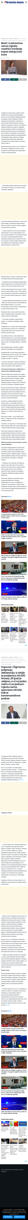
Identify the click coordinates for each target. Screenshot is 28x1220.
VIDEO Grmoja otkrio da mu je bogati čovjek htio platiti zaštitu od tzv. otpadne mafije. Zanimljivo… (13, 536)
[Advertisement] (14, 23)
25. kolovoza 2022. (5, 58)
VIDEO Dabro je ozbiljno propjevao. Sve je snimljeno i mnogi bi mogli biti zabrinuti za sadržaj (14, 557)
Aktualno (4, 511)
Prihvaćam (7, 1217)
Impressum (4, 1171)
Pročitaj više (19, 1217)
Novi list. (21, 780)
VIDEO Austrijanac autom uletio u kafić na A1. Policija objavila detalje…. (14, 598)
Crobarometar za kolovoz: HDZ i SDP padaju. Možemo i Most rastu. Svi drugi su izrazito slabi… (14, 516)
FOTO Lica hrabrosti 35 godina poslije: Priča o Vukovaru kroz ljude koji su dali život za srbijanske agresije (12, 578)
